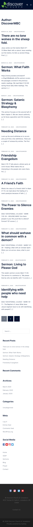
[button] (27, 5)
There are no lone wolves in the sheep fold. (15, 39)
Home (5, 452)
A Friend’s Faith (12, 183)
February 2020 (8, 390)
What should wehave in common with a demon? (16, 236)
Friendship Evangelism (9, 157)
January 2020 (7, 393)
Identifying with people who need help (13, 293)
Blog (4, 462)
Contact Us (16, 510)
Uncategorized (19, 31)
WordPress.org (8, 432)
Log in (5, 422)
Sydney (23, 524)
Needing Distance (13, 131)
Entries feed (7, 425)
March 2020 (7, 387)
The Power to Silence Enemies (16, 206)
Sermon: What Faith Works (15, 68)
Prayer (5, 466)
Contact (5, 469)
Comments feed (8, 428)
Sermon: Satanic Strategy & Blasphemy (13, 103)
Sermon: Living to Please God (13, 266)
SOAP (5, 456)
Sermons (6, 459)
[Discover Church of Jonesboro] (12, 5)
